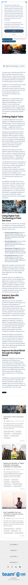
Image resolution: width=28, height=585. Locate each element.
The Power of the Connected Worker (13, 417)
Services (13, 550)
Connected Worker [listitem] (14, 435)
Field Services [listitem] (7, 433)
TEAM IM (8, 421)
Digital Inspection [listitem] (8, 486)
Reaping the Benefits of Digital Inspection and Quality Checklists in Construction (13, 465)
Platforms (13, 544)
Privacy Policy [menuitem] (14, 578)
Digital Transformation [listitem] (9, 431)
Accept (14, 31)
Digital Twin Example (7, 39)
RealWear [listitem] (6, 435)
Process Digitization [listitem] (16, 433)
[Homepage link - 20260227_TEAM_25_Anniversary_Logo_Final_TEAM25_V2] (14, 576)
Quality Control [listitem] (7, 484)
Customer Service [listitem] (19, 533)
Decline (14, 34)
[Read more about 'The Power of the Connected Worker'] (14, 409)
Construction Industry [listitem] (17, 484)
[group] (14, 66)
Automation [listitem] (18, 528)
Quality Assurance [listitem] (15, 481)
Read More (22, 440)
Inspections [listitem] (6, 481)
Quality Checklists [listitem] (17, 486)
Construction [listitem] (7, 479)
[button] (26, 2)
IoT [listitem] (20, 530)
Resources (13, 562)
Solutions (13, 556)
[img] (21, 66)
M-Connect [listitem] (18, 431)
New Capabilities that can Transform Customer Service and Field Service (13, 514)
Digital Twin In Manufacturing (9, 41)
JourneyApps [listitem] (7, 438)
